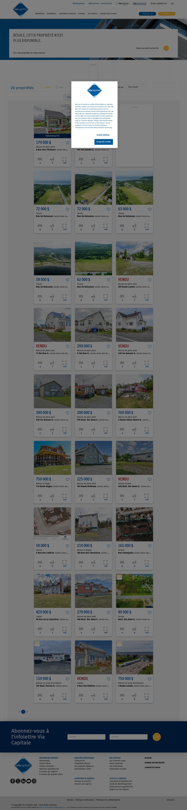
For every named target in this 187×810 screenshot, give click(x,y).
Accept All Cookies (104, 142)
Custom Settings (103, 135)
